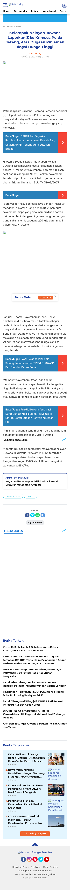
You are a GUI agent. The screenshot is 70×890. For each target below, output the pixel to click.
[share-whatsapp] (37, 515)
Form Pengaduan (47, 874)
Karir (45, 867)
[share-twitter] (32, 515)
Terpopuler (20, 11)
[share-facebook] (27, 515)
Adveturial (49, 11)
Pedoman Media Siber (25, 874)
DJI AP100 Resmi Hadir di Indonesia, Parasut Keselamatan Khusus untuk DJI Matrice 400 (25, 820)
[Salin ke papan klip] (43, 515)
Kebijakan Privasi (20, 867)
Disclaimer (36, 867)
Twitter (42, 863)
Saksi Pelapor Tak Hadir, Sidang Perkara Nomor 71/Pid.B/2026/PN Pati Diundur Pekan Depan (30, 363)
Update (46, 297)
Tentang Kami (24, 870)
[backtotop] (35, 846)
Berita (63, 11)
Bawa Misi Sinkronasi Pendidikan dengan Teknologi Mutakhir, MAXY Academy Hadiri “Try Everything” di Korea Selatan (26, 773)
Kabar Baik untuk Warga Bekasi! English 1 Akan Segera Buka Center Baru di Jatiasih (26, 758)
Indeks (35, 11)
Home (6, 11)
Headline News (13, 496)
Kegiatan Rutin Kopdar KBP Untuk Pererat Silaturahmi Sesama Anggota (32, 483)
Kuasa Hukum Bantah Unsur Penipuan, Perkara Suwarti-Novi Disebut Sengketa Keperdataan (26, 789)
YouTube (49, 863)
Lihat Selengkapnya (34, 833)
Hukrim (30, 496)
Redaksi (54, 867)
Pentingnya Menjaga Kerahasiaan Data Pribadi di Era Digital (25, 804)
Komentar (36, 522)
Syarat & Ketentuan (42, 870)
